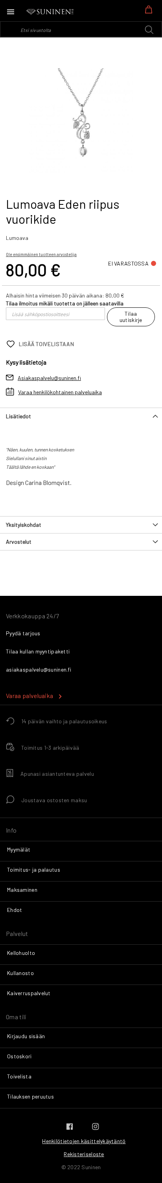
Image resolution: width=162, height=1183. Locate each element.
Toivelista (19, 1076)
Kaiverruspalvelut (29, 993)
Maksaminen (22, 889)
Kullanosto (20, 973)
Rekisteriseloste (84, 1154)
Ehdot (14, 909)
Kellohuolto (21, 952)
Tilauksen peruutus (30, 1096)
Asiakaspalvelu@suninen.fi (49, 377)
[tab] (81, 416)
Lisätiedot (18, 416)
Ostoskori (19, 1056)
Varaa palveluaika (29, 695)
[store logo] (50, 12)
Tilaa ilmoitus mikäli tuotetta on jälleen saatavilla (64, 303)
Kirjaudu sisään (26, 1036)
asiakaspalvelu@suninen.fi (38, 669)
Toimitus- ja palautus (33, 869)
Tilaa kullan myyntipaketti (38, 651)
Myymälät (18, 849)
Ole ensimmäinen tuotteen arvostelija (41, 254)
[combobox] (81, 29)
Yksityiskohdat (23, 524)
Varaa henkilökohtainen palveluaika (60, 392)
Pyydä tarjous (23, 633)
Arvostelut (18, 541)
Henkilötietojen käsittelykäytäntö (83, 1141)
